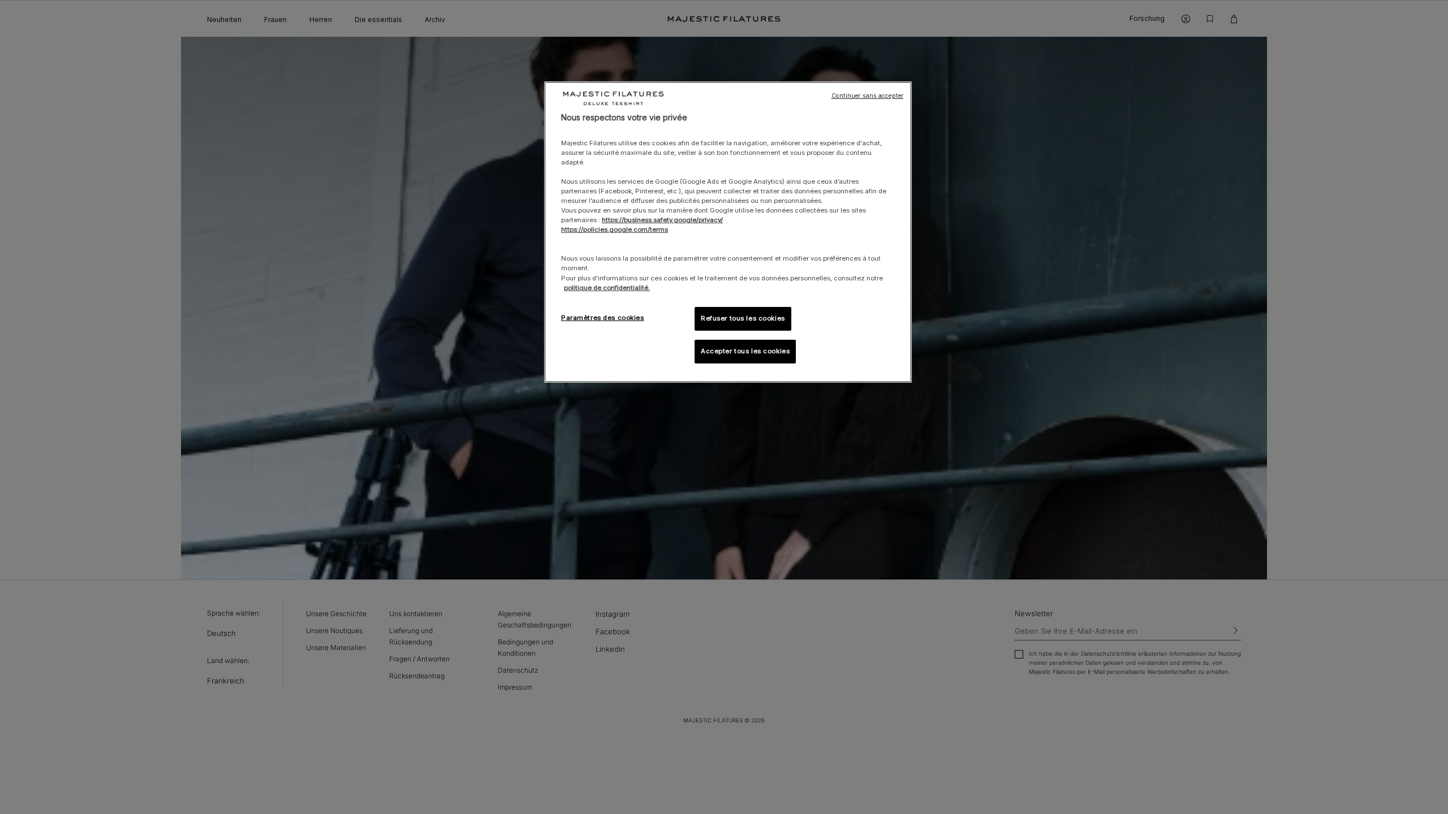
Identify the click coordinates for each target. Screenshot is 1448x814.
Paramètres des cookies (602, 318)
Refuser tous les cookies (743, 318)
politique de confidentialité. (607, 288)
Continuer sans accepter (867, 95)
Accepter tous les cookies (745, 351)
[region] (728, 232)
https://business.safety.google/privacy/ (662, 220)
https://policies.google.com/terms (614, 229)
